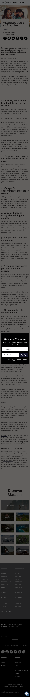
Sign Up (23, 355)
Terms (19, 359)
